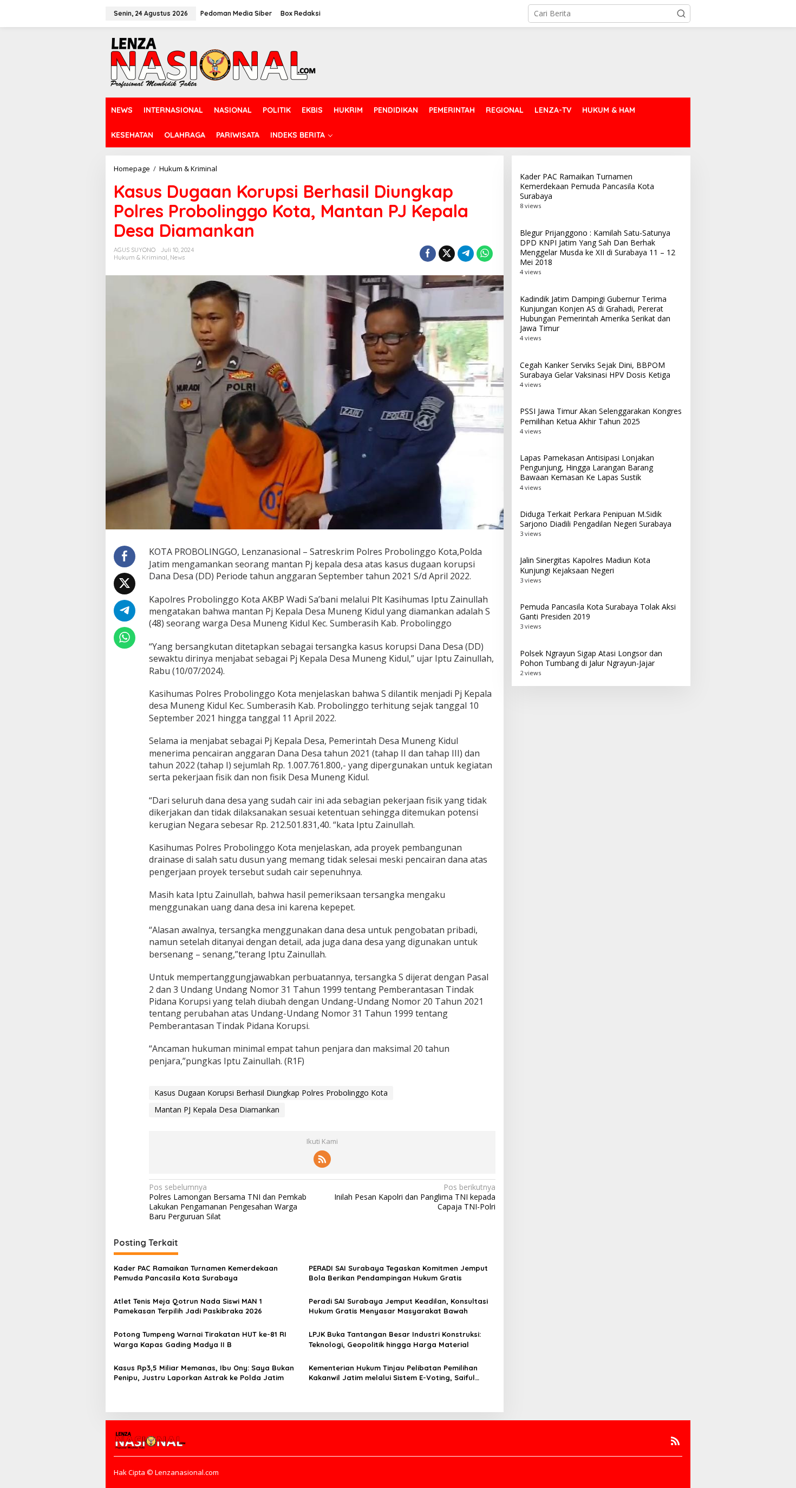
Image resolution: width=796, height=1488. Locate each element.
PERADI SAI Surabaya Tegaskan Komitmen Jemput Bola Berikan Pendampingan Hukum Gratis (398, 1273)
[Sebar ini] (428, 253)
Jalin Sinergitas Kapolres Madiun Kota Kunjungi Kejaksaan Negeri (585, 565)
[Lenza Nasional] (212, 61)
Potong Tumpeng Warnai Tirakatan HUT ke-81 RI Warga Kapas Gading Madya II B (200, 1339)
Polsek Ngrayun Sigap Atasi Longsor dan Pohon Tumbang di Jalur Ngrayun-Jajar (591, 658)
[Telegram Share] (466, 253)
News (177, 257)
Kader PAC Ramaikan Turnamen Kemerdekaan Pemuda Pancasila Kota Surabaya (196, 1273)
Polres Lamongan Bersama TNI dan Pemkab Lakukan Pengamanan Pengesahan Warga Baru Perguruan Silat (227, 1202)
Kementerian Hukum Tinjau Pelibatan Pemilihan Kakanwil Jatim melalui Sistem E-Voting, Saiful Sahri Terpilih (393, 1372)
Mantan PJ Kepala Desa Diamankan (216, 1109)
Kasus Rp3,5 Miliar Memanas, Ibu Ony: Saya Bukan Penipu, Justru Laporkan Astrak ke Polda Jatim (204, 1372)
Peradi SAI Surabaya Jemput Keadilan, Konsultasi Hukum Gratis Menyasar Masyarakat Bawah (398, 1306)
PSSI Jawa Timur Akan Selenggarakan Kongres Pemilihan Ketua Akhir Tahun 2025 (601, 416)
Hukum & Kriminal (140, 257)
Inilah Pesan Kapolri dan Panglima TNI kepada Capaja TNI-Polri (414, 1197)
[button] (681, 13)
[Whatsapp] (485, 253)
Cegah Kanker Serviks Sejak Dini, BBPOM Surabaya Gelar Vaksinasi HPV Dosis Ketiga (595, 370)
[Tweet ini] (447, 253)
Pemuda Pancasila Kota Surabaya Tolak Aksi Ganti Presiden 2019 (598, 611)
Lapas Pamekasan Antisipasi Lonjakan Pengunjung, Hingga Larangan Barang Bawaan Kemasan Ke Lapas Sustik (587, 467)
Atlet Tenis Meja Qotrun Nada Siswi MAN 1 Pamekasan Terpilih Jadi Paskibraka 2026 (188, 1306)
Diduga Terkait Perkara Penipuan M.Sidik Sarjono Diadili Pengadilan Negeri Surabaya (595, 519)
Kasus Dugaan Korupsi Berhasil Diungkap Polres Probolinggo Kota (271, 1093)
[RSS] (322, 1159)
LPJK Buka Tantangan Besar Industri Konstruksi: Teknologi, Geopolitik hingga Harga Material (395, 1339)
